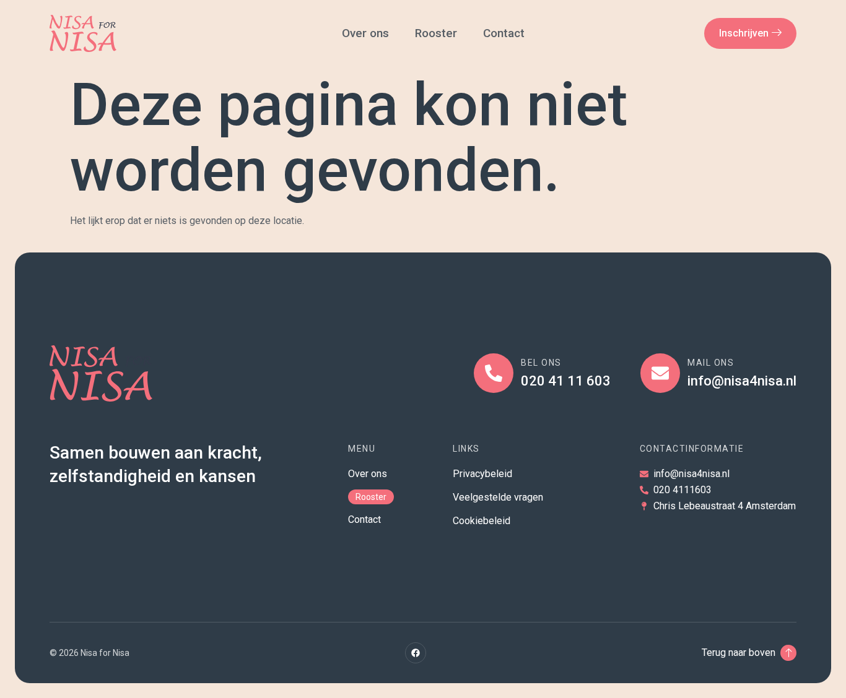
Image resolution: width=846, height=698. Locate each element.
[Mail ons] (660, 373)
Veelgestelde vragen (498, 497)
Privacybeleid (482, 474)
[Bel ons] (493, 373)
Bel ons (541, 363)
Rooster (436, 33)
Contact (505, 33)
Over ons (365, 33)
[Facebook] (415, 652)
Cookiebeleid (481, 521)
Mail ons (710, 363)
